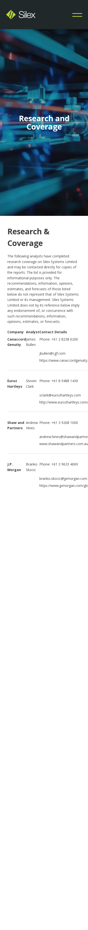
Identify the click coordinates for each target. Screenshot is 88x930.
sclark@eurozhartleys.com (60, 395)
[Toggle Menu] (77, 14)
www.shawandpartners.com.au (63, 443)
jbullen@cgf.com (52, 353)
